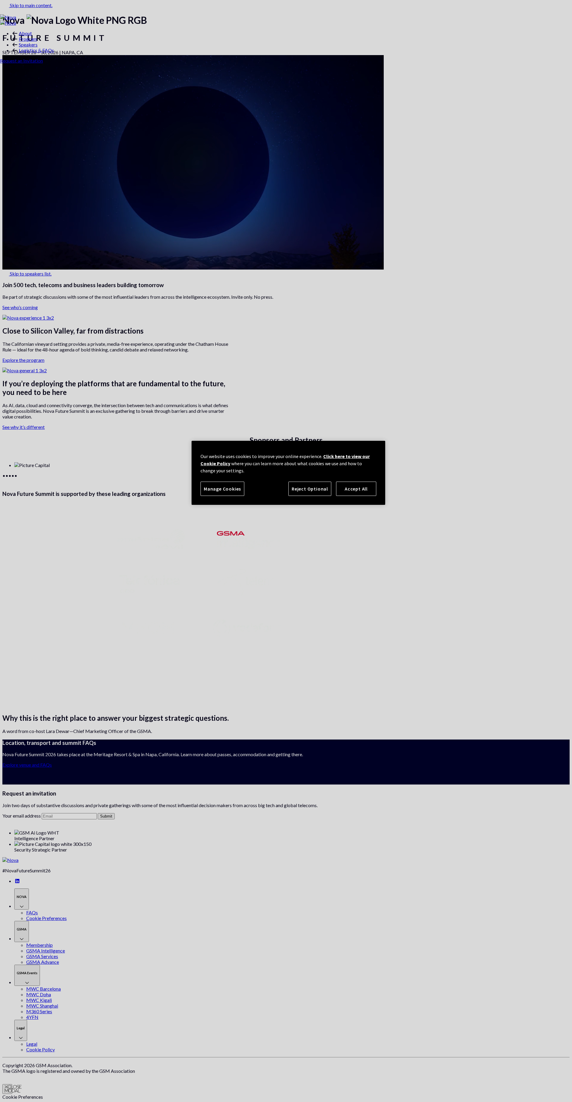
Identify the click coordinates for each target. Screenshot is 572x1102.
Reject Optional (310, 489)
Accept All (356, 489)
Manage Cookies (222, 489)
